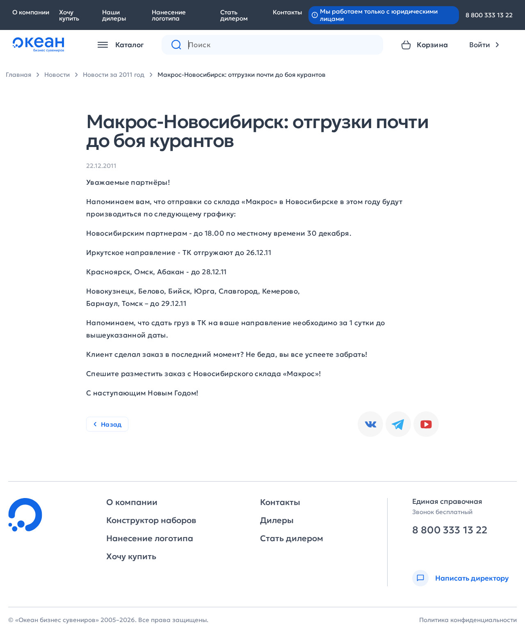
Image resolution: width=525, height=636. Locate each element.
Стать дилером (234, 15)
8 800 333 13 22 (489, 15)
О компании (30, 12)
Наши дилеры (114, 15)
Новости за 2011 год (113, 74)
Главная (18, 74)
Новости (57, 74)
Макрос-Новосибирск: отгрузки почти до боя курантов (242, 74)
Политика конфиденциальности (468, 620)
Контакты (287, 12)
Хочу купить (69, 15)
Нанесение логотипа (169, 15)
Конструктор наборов (151, 520)
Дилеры (277, 520)
